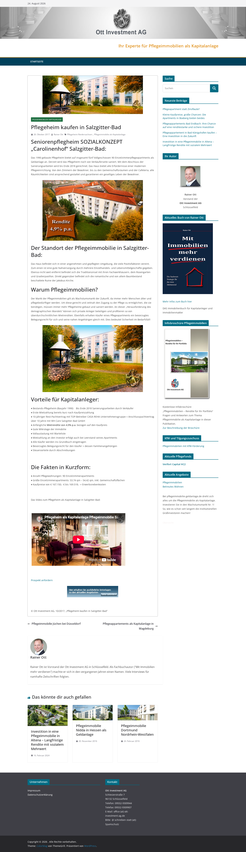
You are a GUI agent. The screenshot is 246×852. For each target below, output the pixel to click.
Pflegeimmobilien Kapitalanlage (46, 119)
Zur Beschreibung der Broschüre (181, 427)
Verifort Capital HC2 (174, 464)
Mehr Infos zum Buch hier (177, 301)
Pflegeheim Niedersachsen (79, 134)
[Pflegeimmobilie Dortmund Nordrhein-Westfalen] (138, 707)
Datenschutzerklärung (40, 794)
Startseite (36, 61)
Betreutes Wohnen (173, 486)
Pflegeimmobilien (172, 482)
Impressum (34, 790)
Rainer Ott (58, 134)
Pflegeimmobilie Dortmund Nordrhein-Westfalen (137, 730)
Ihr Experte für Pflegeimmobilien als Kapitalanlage (168, 46)
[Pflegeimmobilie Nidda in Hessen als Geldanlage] (93, 707)
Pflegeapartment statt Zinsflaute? (181, 109)
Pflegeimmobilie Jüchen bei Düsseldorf (56, 624)
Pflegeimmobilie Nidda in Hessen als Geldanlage (91, 730)
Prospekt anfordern (42, 580)
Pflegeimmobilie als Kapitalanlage (110, 134)
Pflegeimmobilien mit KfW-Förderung (183, 446)
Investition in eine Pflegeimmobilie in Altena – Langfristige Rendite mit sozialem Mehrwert (47, 740)
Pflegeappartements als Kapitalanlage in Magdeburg (128, 626)
